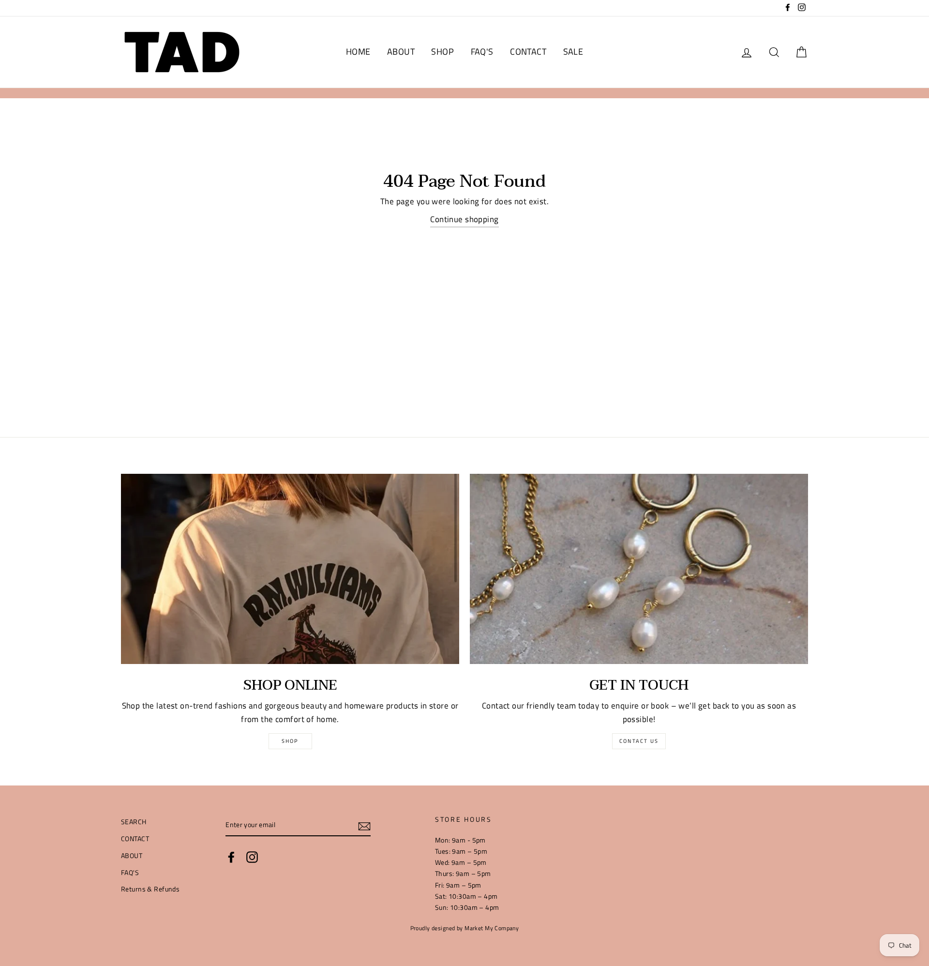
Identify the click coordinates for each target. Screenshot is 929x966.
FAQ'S (482, 51)
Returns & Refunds (150, 889)
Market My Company (491, 928)
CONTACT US (639, 741)
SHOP (442, 51)
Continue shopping (464, 219)
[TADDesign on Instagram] (252, 856)
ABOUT (401, 51)
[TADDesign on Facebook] (231, 856)
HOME (358, 51)
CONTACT (528, 51)
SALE (573, 51)
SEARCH (134, 821)
